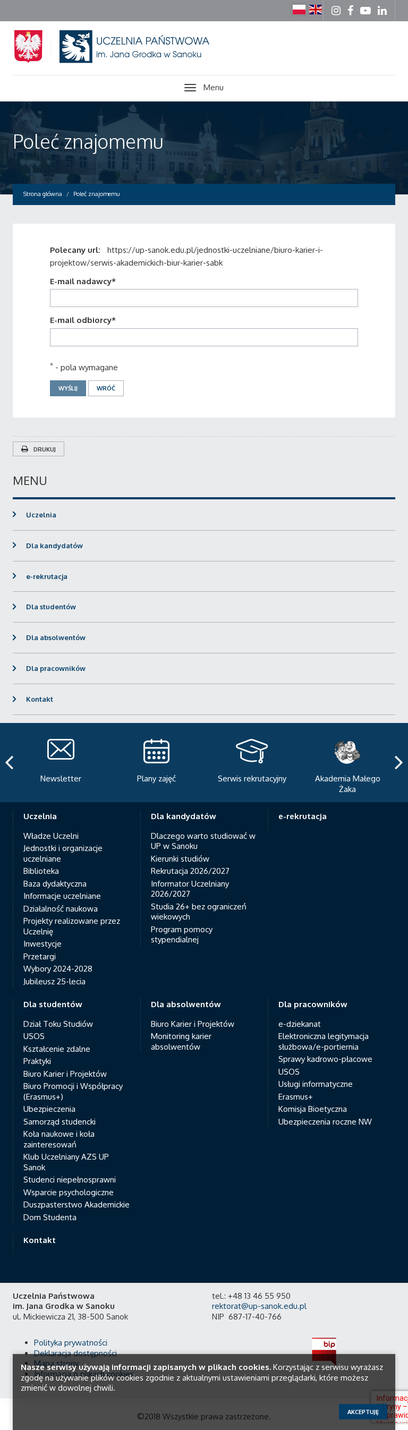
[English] (315, 9)
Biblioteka (41, 871)
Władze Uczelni (51, 836)
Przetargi (39, 956)
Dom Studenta (49, 1217)
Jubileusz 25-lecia (54, 981)
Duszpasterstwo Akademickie (76, 1204)
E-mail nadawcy (83, 281)
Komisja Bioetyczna (312, 1109)
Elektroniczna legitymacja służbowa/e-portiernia (323, 1041)
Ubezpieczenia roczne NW (325, 1122)
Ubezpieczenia (49, 1109)
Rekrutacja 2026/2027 (190, 871)
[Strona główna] (124, 59)
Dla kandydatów (54, 545)
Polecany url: (77, 250)
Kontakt (39, 699)
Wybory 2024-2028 (57, 969)
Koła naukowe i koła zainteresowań (59, 1139)
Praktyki (37, 1061)
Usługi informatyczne (315, 1084)
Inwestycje (42, 944)
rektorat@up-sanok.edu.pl (259, 1306)
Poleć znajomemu (88, 141)
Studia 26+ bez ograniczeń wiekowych (198, 911)
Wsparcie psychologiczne (68, 1192)
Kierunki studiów (180, 859)
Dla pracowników (56, 668)
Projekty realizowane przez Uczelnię (71, 926)
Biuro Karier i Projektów (65, 1074)
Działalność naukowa (60, 909)
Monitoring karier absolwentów (181, 1041)
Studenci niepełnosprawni (69, 1179)
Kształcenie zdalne (56, 1049)
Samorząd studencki (59, 1122)
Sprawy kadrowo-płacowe (325, 1059)
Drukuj (44, 449)
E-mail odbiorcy (83, 320)
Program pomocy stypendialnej (181, 934)
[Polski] (299, 9)
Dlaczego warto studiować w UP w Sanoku (203, 841)
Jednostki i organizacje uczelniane (63, 853)
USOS (34, 1036)
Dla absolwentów (56, 637)
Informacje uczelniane (62, 896)
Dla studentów (51, 606)
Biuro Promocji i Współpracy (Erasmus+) (73, 1091)
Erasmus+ (295, 1097)
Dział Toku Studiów (58, 1024)
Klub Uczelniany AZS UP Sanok (66, 1162)
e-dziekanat (299, 1024)
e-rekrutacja (46, 576)
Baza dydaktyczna (55, 884)
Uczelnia (41, 514)
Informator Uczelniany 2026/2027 (190, 889)
